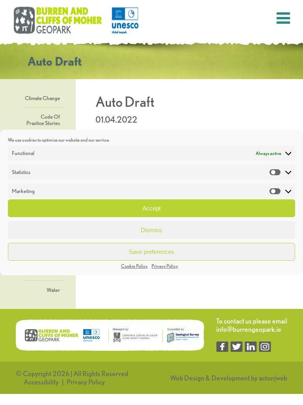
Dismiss (151, 230)
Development (230, 378)
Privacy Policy (165, 266)
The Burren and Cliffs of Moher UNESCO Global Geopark (77, 20)
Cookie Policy (134, 266)
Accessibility (41, 382)
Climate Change (42, 98)
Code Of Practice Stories (43, 120)
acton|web (273, 378)
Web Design (187, 378)
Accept (151, 208)
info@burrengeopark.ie (248, 329)
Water (53, 290)
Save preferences (151, 251)
